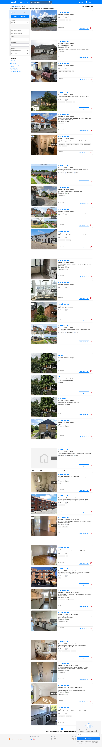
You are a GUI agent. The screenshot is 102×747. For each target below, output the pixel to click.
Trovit (10, 6)
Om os (10, 744)
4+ (27, 39)
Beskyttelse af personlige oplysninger (34, 744)
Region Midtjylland (17, 6)
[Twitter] (55, 739)
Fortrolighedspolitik (93, 742)
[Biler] (34, 739)
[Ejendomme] (31, 739)
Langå (23, 6)
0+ (12, 39)
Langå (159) (12, 60)
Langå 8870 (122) (13, 62)
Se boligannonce (84, 28)
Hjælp (24, 744)
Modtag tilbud (88, 738)
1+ (16, 39)
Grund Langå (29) (13, 68)
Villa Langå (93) (13, 63)
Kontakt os (58, 744)
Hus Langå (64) (13, 66)
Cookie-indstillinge (65, 744)
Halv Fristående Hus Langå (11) (16, 71)
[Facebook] (52, 739)
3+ (23, 39)
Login (89, 2)
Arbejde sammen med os (17, 744)
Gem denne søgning (19, 16)
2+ (19, 39)
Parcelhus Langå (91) (14, 65)
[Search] (49, 2)
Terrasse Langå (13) (14, 69)
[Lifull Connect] (15, 739)
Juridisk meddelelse (83, 742)
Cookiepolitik (44, 744)
